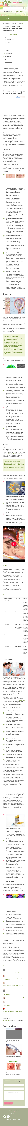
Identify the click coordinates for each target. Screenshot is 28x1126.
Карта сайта (8, 1119)
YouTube (8, 1116)
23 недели (22, 700)
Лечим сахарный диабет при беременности (13, 1057)
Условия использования (14, 1120)
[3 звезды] (6, 1020)
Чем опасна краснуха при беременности (12, 1041)
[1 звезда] (3, 1020)
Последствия (8, 56)
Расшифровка (9, 53)
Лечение (7, 59)
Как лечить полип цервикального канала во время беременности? (12, 1074)
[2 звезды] (5, 1020)
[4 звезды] (8, 1020)
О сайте (14, 1119)
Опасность (7, 45)
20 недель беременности (14, 453)
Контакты (20, 1119)
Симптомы (7, 42)
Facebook (4, 1116)
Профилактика (8, 62)
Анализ (7, 47)
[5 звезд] (10, 1020)
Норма (7, 50)
